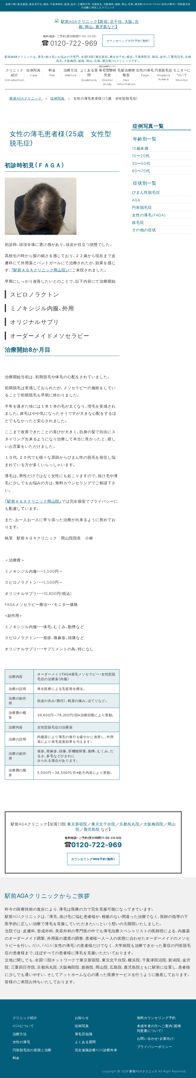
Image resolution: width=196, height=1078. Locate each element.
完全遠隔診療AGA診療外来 (96, 1049)
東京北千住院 (103, 824)
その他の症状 (144, 229)
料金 (52, 72)
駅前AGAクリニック (26, 98)
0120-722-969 (96, 844)
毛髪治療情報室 (126, 77)
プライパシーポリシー (154, 1046)
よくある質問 (89, 75)
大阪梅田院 (153, 824)
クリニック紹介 (14, 75)
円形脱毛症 (163, 74)
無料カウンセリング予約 (156, 1017)
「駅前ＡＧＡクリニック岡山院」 (39, 270)
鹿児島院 (92, 829)
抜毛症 (138, 222)
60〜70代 (141, 170)
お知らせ (82, 1017)
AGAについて (23, 1025)
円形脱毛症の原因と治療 (32, 1049)
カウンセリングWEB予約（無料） (128, 40)
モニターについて (182, 75)
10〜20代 (141, 155)
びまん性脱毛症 (146, 192)
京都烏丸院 (129, 824)
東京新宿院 (77, 824)
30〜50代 (141, 163)
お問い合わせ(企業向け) (156, 1038)
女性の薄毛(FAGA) (149, 215)
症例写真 (34, 72)
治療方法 (71, 72)
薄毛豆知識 (84, 1033)
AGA (136, 200)
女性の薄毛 (145, 72)
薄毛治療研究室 (107, 75)
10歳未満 (140, 148)
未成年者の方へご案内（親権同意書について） (159, 1028)
